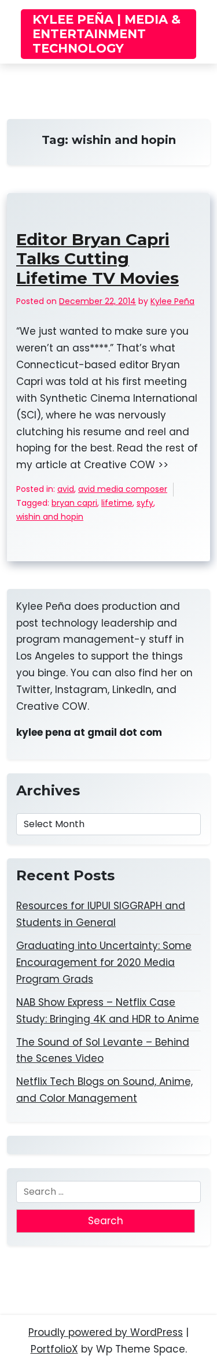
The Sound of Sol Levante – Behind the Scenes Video (102, 1050)
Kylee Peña (172, 301)
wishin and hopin (49, 517)
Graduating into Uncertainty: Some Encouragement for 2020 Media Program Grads (104, 962)
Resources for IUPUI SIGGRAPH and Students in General (100, 914)
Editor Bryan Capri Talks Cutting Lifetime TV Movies (97, 259)
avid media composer (122, 489)
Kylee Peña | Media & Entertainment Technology (106, 33)
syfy (145, 503)
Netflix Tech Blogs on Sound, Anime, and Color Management (104, 1090)
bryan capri (74, 503)
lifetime (117, 503)
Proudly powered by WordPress (105, 1332)
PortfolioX (54, 1349)
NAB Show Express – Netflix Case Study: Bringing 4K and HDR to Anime (107, 1010)
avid (65, 489)
